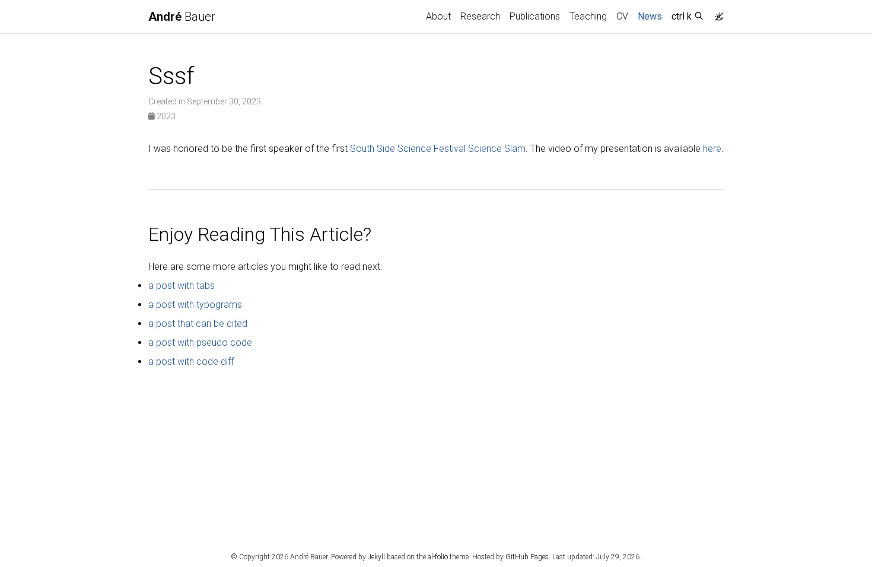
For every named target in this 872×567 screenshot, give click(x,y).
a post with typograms (195, 304)
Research (480, 16)
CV (622, 16)
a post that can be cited (197, 323)
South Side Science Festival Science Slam (438, 148)
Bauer (181, 16)
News (652, 16)
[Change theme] (716, 13)
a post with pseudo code (200, 342)
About (438, 16)
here (712, 148)
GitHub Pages (527, 557)
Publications (535, 16)
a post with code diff (191, 361)
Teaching (588, 16)
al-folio (438, 557)
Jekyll (376, 557)
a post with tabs (181, 285)
